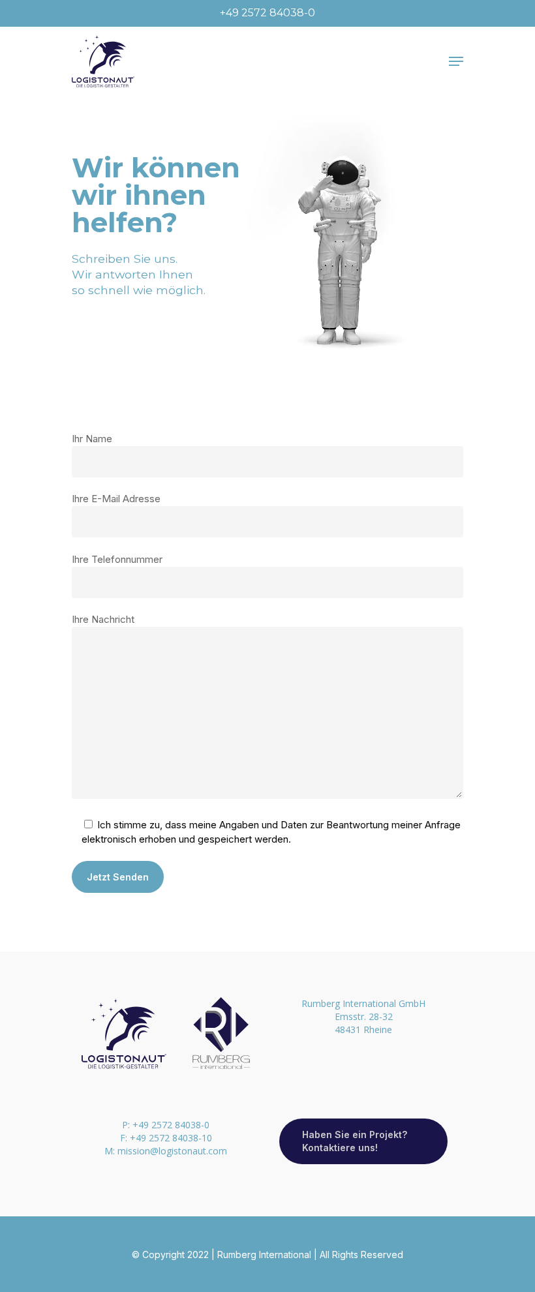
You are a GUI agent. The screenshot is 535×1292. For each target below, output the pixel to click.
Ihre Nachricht (103, 619)
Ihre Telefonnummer (117, 559)
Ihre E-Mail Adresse (116, 498)
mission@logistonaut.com (172, 1151)
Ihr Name (92, 438)
